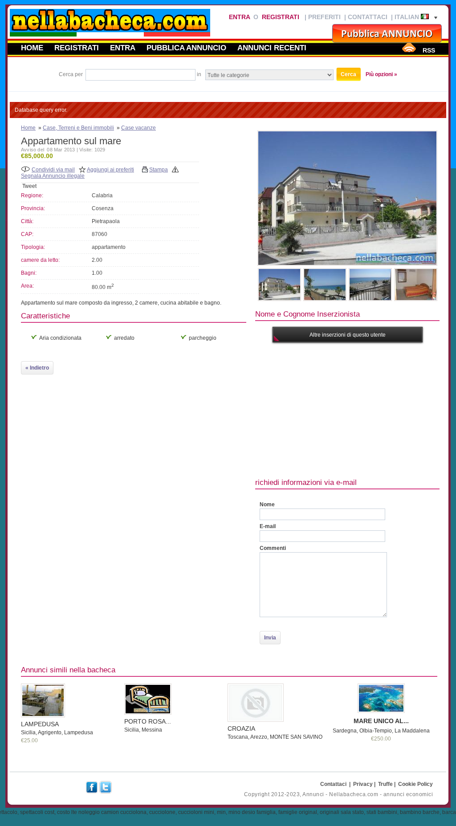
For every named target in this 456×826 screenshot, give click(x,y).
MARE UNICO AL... (381, 720)
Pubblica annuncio (186, 47)
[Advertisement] (355, 409)
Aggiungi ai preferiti (110, 170)
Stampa (158, 170)
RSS (429, 50)
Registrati (280, 16)
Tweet (29, 186)
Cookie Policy (415, 784)
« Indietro (37, 368)
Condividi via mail (53, 170)
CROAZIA (241, 728)
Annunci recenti (271, 47)
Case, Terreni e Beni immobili (78, 128)
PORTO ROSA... (147, 721)
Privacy (363, 784)
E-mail (268, 526)
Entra (239, 16)
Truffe (385, 784)
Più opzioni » (381, 74)
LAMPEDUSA (40, 724)
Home (32, 47)
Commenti (273, 548)
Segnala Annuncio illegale (53, 176)
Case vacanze (138, 128)
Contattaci (367, 16)
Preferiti (324, 16)
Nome (267, 504)
